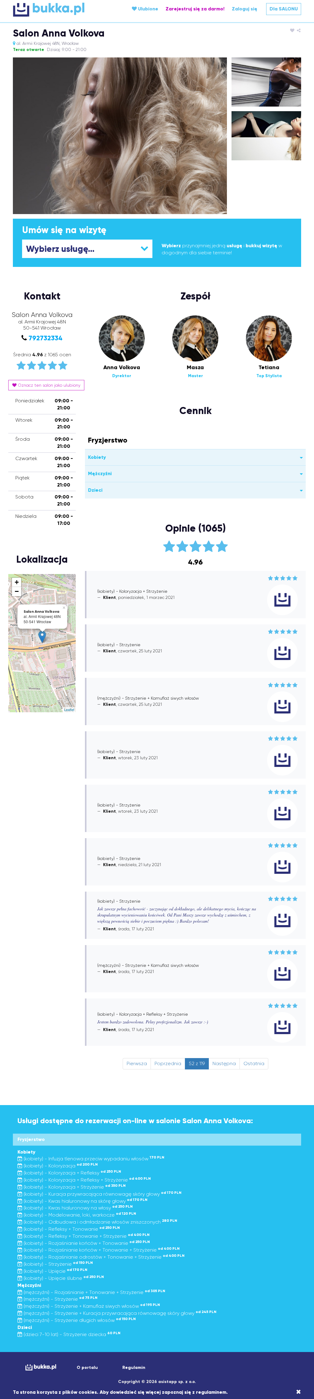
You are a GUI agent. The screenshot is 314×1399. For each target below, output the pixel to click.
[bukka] (60, 10)
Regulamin (133, 1367)
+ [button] (17, 582)
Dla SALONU (284, 9)
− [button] (17, 591)
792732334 (46, 338)
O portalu (87, 1367)
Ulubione (147, 9)
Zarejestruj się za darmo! (195, 9)
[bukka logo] (40, 1367)
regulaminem (211, 1392)
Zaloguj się (244, 9)
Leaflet (69, 709)
